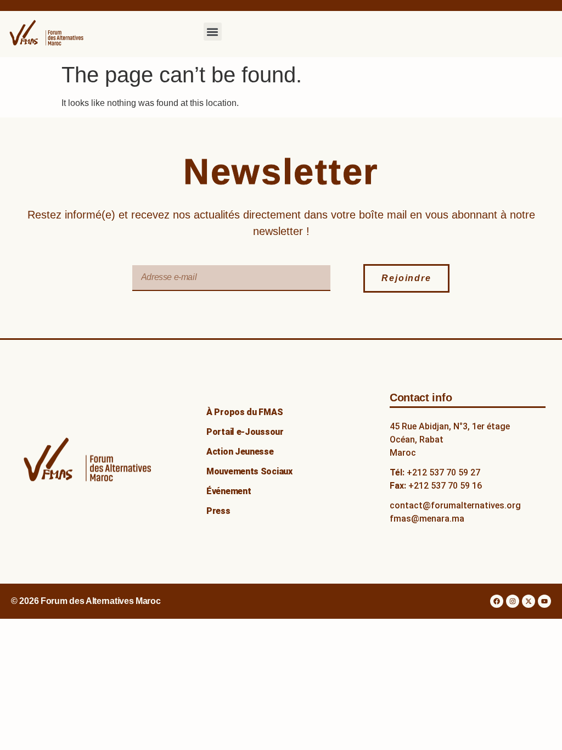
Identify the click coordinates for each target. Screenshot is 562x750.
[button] (213, 32)
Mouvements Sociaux (249, 471)
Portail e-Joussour (245, 432)
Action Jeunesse (240, 451)
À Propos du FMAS (244, 412)
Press (218, 511)
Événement (228, 491)
